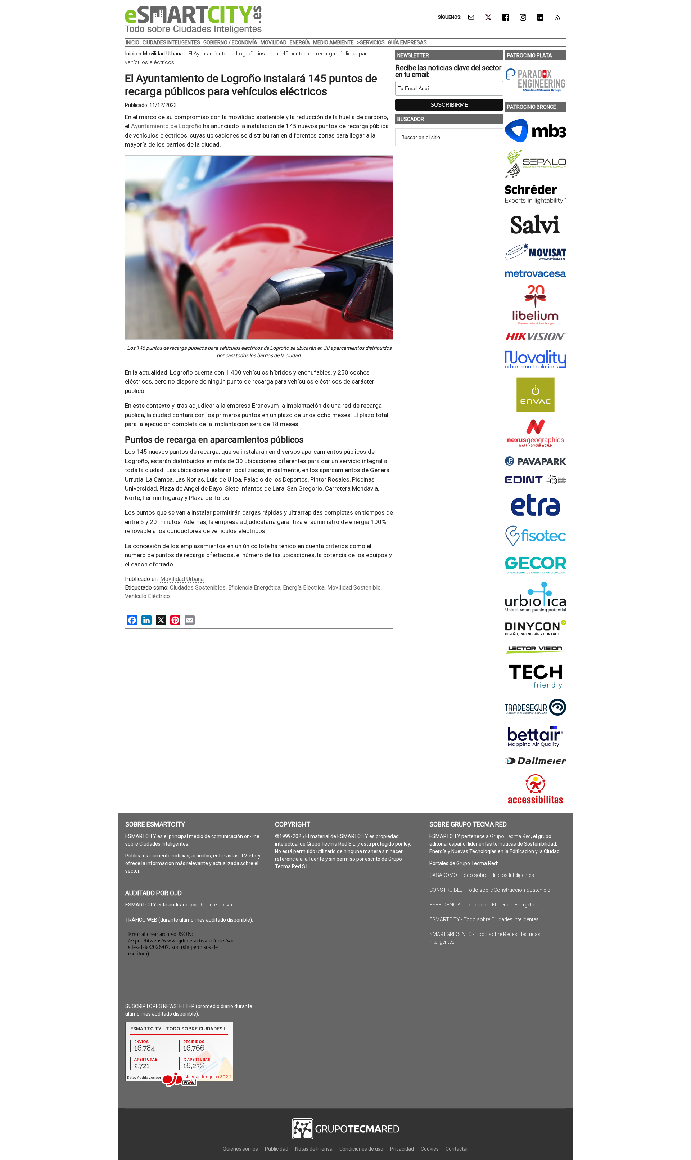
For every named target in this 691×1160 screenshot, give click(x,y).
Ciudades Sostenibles (198, 587)
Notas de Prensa (314, 1149)
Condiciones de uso (361, 1149)
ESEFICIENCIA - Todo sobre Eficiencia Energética (483, 905)
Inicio (131, 53)
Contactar (457, 1149)
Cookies (430, 1149)
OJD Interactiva (215, 905)
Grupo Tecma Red (510, 836)
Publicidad (276, 1149)
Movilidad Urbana (163, 53)
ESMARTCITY (193, 20)
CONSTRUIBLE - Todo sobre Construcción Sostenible (489, 890)
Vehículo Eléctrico (147, 596)
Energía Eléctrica (304, 587)
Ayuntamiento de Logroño (166, 126)
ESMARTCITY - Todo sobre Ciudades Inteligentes (484, 919)
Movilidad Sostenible (354, 587)
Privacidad (402, 1149)
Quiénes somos (240, 1149)
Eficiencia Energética (254, 587)
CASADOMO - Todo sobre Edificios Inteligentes (481, 875)
